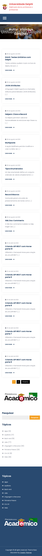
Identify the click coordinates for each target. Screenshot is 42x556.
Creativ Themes (26, 553)
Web (6, 457)
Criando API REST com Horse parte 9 (18, 275)
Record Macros (12, 194)
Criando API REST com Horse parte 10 (18, 247)
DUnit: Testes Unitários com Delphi (18, 58)
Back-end (7, 438)
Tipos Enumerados (14, 168)
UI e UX (6, 453)
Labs (6, 442)
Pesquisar (8, 413)
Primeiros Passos (10, 450)
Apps (6, 431)
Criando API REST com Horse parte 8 (18, 304)
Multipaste (10, 142)
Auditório (7, 435)
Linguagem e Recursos (12, 446)
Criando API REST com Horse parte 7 (18, 332)
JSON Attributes (12, 85)
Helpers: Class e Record (16, 114)
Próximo (25, 382)
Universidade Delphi (21, 4)
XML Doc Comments (14, 220)
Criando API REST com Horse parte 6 (18, 360)
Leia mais (8, 70)
